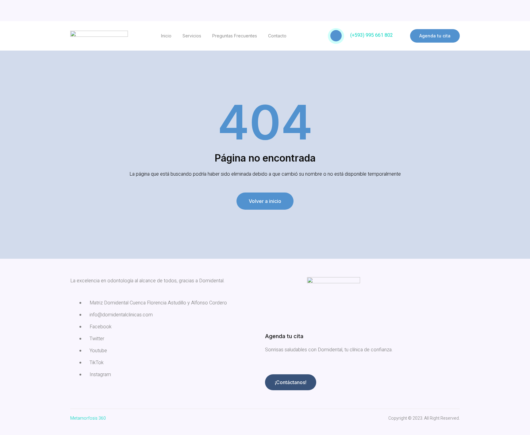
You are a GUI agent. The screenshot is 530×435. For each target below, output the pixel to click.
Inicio (166, 35)
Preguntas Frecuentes (234, 35)
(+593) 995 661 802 (371, 35)
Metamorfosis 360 (88, 418)
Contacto (277, 35)
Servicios (191, 35)
